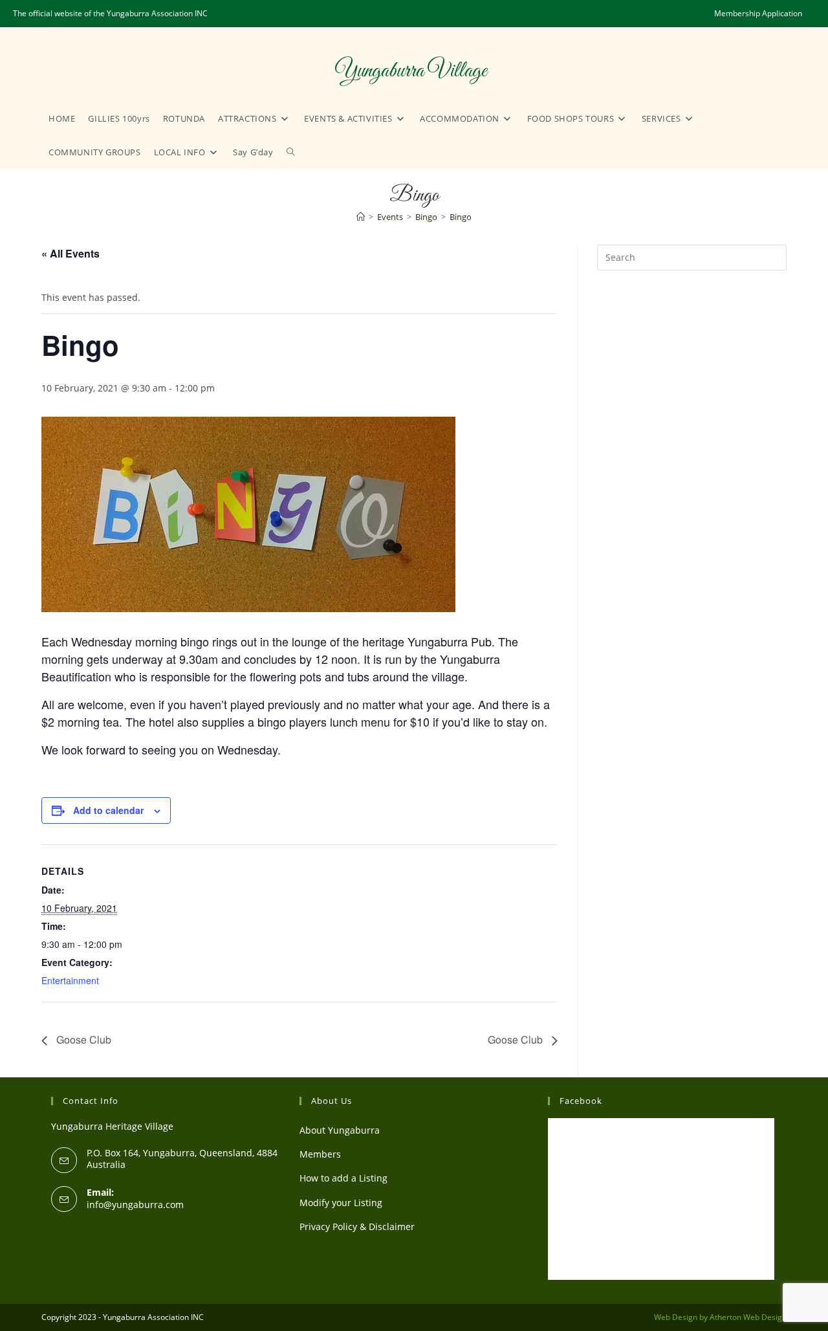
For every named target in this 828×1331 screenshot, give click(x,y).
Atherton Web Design (748, 1317)
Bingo (461, 217)
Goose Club (82, 1039)
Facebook (581, 1100)
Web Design (675, 1317)
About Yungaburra (340, 1130)
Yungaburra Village (410, 71)
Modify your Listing (341, 1202)
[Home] (360, 217)
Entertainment (70, 980)
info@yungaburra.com (135, 1204)
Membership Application (758, 13)
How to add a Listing (343, 1178)
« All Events (70, 253)
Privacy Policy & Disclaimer (357, 1226)
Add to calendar (108, 810)
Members (320, 1154)
